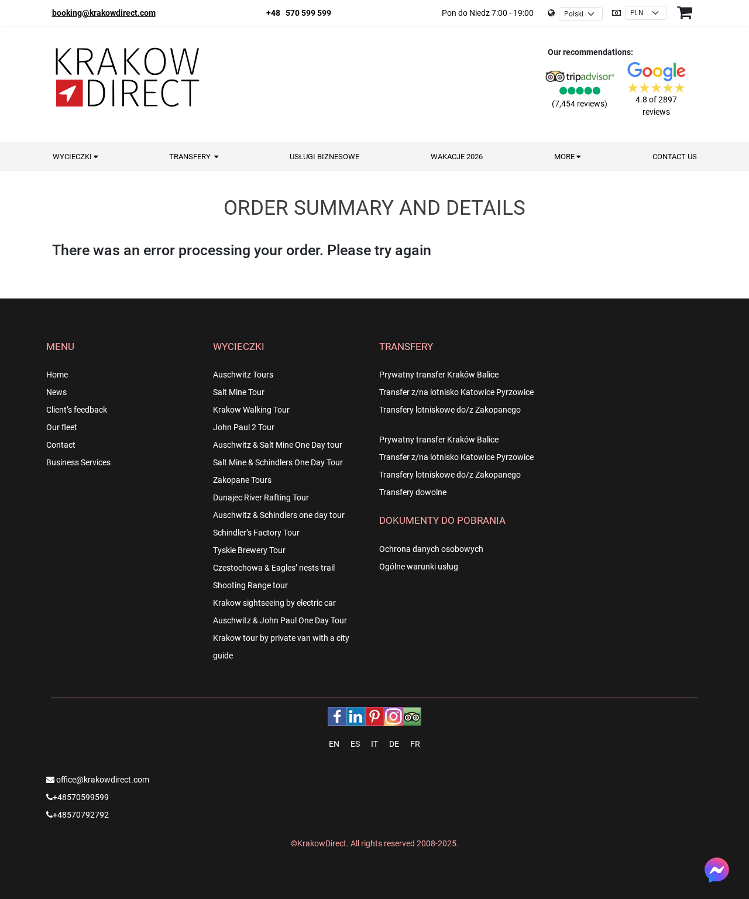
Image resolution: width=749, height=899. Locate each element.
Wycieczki (73, 156)
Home (57, 374)
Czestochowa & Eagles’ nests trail (274, 567)
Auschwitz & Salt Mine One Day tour (277, 445)
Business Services (78, 462)
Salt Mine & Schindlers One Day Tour (278, 462)
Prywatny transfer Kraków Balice (439, 374)
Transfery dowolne (412, 492)
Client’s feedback (76, 409)
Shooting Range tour (250, 585)
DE (394, 744)
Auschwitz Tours (243, 374)
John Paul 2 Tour (243, 427)
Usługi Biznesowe (324, 156)
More (565, 156)
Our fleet (61, 427)
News (56, 392)
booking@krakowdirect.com (104, 13)
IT (374, 744)
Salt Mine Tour (238, 392)
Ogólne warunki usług (418, 566)
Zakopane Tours (242, 480)
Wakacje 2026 (457, 156)
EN (334, 744)
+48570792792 (81, 814)
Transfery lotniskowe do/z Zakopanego (450, 409)
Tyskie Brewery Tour (249, 550)
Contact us (674, 156)
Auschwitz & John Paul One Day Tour (280, 620)
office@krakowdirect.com (101, 779)
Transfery (191, 156)
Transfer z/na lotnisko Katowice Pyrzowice (456, 392)
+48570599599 (81, 797)
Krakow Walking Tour (251, 409)
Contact (60, 445)
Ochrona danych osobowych (431, 549)
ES (355, 744)
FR (415, 744)
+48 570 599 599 (298, 13)
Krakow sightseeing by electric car (274, 603)
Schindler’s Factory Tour (256, 532)
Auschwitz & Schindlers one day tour (279, 515)
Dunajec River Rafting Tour (261, 497)
